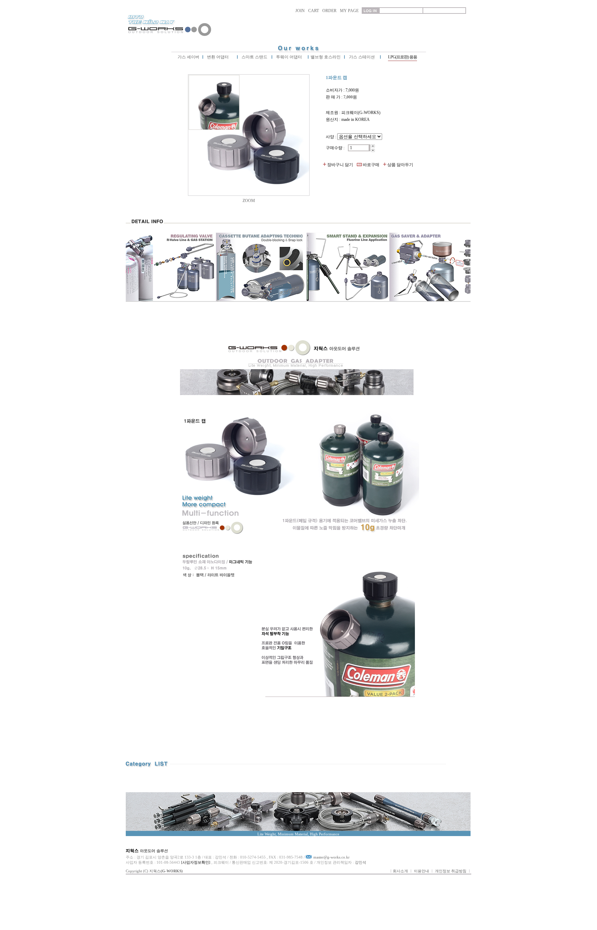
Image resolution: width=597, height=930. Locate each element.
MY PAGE (349, 10)
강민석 (360, 862)
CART (313, 10)
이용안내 (421, 871)
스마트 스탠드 (253, 57)
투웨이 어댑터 (288, 57)
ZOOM (249, 200)
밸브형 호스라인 (325, 57)
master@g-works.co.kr (331, 857)
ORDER (329, 10)
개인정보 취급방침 (450, 871)
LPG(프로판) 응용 (402, 57)
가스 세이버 (188, 57)
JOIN (300, 10)
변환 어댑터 (217, 57)
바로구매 (371, 164)
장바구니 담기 (340, 164)
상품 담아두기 (400, 164)
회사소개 (400, 871)
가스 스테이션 (362, 57)
